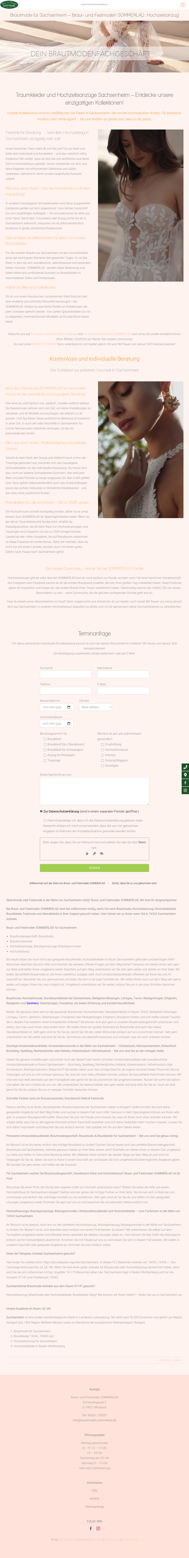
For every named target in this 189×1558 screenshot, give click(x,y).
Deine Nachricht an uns (55, 774)
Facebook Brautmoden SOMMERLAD (107, 334)
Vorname (46, 668)
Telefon (45, 684)
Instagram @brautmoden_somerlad (54, 334)
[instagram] (98, 1528)
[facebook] (91, 1528)
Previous (166, 1360)
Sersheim (32, 1003)
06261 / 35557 (97, 1415)
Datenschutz (130, 1539)
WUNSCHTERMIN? (44, 344)
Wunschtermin (50, 701)
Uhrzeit (84, 701)
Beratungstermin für (53, 733)
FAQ (94, 1490)
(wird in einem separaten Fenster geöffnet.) (91, 811)
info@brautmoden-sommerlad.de (94, 1420)
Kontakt (97, 1539)
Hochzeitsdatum (51, 717)
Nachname (104, 668)
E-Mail (101, 684)
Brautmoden (74, 1539)
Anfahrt (94, 1498)
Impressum (112, 1539)
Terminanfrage (94, 1506)
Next (178, 1360)
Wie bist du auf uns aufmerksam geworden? (119, 736)
